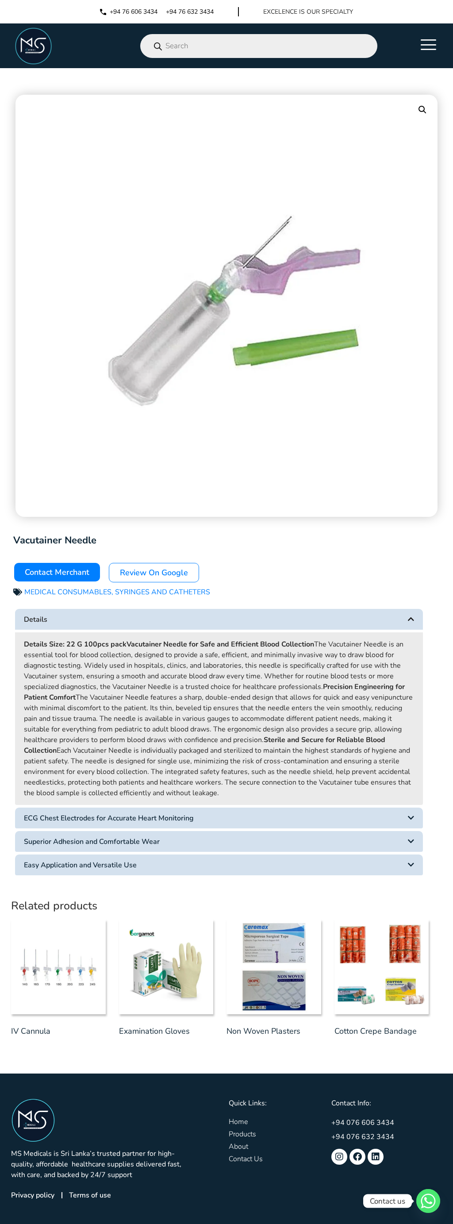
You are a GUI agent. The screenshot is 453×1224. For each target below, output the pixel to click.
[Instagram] (339, 1157)
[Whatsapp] (428, 1201)
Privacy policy (32, 1195)
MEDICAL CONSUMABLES (67, 592)
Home (238, 1121)
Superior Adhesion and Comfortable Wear (92, 842)
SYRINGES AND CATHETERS (162, 592)
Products (242, 1134)
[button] (422, 110)
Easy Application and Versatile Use (80, 865)
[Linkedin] (376, 1157)
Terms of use (90, 1195)
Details (35, 619)
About (238, 1146)
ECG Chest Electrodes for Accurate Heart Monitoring (109, 818)
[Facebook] (357, 1157)
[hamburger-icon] (429, 46)
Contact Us (246, 1159)
